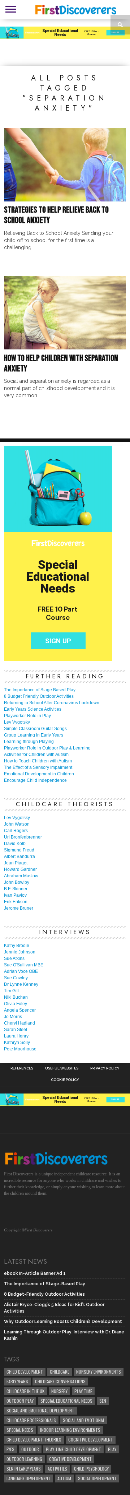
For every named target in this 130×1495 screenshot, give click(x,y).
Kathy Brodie (16, 945)
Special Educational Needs (66, 1401)
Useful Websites (61, 1068)
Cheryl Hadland (19, 1023)
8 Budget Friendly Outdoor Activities (39, 696)
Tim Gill (11, 990)
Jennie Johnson (19, 952)
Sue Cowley (16, 977)
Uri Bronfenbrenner (23, 837)
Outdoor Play (20, 1401)
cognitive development (90, 1439)
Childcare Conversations (60, 1381)
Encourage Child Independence (35, 780)
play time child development (73, 1449)
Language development (28, 1478)
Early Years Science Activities (32, 709)
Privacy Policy (105, 1068)
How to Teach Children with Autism (38, 760)
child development (24, 1372)
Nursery (59, 1391)
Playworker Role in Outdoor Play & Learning (47, 748)
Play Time (83, 1391)
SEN (102, 1401)
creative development (70, 1459)
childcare (59, 1372)
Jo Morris (13, 1016)
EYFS (10, 1449)
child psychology (91, 1469)
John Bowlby (16, 882)
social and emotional (84, 1420)
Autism (64, 1478)
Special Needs (19, 1430)
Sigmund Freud (19, 850)
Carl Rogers (16, 830)
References (21, 1068)
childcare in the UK (25, 1391)
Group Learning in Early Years (33, 735)
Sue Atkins (14, 958)
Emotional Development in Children (39, 773)
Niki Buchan (16, 997)
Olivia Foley (15, 1003)
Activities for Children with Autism (36, 754)
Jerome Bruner (18, 908)
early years (17, 1381)
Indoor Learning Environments (70, 1430)
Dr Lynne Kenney (21, 984)
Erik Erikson (15, 901)
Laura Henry (16, 1036)
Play (112, 1449)
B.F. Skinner (15, 888)
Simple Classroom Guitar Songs (35, 728)
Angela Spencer (20, 1010)
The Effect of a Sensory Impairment (38, 767)
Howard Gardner (20, 869)
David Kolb (15, 843)
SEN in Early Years (23, 1469)
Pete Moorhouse (20, 1048)
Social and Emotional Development (40, 1410)
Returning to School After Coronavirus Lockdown (51, 702)
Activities (57, 1469)
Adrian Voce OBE (21, 971)
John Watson (17, 824)
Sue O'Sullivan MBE (23, 964)
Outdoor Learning (24, 1459)
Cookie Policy (65, 1080)
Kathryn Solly (17, 1042)
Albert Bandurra (19, 856)
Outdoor (30, 1449)
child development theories (33, 1439)
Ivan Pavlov (15, 895)
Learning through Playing (29, 741)
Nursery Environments (98, 1372)
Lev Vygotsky (17, 722)
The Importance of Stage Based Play (39, 689)
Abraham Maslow (21, 875)
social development (97, 1478)
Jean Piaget (15, 862)
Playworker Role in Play (27, 715)
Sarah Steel (15, 1029)
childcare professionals (31, 1420)
